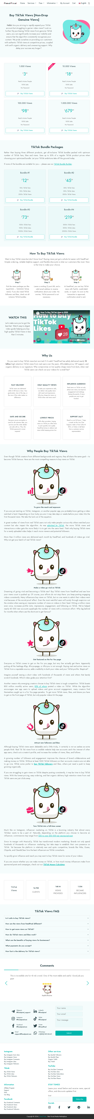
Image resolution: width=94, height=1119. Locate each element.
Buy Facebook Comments (12, 1102)
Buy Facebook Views (10, 1105)
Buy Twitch (51, 1062)
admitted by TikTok (55, 525)
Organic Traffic (52, 1059)
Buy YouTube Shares (54, 1078)
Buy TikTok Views (9, 1072)
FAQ (5, 1092)
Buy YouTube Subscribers (56, 1074)
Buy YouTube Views (54, 1076)
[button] (88, 983)
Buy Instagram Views (10, 1057)
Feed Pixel (43, 1117)
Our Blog (7, 1095)
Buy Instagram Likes (10, 1062)
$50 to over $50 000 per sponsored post (55, 835)
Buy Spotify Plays (53, 1057)
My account (64, 3)
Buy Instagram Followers (11, 1064)
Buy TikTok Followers (10, 1076)
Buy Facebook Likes (10, 1107)
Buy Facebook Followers (11, 1109)
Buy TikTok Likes (9, 1074)
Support (6, 1090)
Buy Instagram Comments (12, 1059)
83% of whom (41, 686)
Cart (74, 3)
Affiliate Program (9, 1088)
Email (49, 1096)
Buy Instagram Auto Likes (12, 1055)
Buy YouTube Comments (55, 1069)
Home (22, 3)
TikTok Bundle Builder (63, 164)
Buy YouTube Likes (54, 1072)
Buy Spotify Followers (54, 1055)
